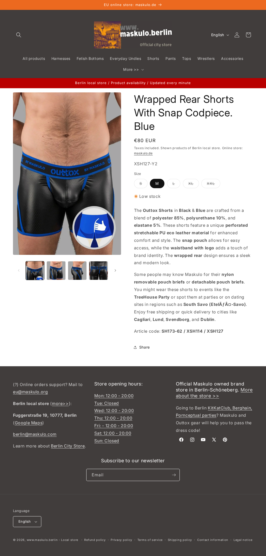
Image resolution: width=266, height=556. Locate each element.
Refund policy (94, 540)
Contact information (212, 540)
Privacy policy (121, 540)
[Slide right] (115, 270)
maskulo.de (143, 153)
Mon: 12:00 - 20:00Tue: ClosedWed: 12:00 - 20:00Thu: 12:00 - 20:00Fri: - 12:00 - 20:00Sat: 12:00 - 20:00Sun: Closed (114, 418)
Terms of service (150, 540)
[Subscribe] (173, 475)
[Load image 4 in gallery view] (98, 270)
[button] (18, 35)
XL (193, 184)
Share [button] (144, 347)
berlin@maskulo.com (35, 434)
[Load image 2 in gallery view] (56, 270)
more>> (60, 403)
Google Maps (29, 422)
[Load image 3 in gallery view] (77, 270)
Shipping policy (180, 540)
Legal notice (243, 540)
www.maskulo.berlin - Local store (52, 540)
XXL (213, 184)
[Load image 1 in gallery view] (35, 270)
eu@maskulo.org (30, 391)
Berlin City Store (68, 445)
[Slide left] (18, 270)
